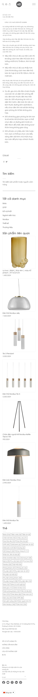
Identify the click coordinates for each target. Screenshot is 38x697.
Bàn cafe (16, 534)
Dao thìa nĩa (22, 541)
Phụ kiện (8, 571)
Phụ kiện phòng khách (12, 578)
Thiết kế (6, 223)
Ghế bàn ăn (27, 544)
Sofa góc (7, 588)
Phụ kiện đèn (25, 581)
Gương (21, 548)
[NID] (19, 4)
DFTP (4, 207)
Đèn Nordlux (9, 604)
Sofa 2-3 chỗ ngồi (18, 584)
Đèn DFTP (18, 598)
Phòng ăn (22, 568)
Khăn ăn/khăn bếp (11, 558)
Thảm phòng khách (11, 591)
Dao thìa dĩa (9, 541)
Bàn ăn (26, 534)
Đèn (6, 594)
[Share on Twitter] (6, 162)
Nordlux (6, 219)
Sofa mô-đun (19, 588)
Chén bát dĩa (9, 538)
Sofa (6, 584)
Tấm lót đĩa (26, 591)
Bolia (4, 203)
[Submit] (19, 193)
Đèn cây (7, 598)
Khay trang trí (22, 551)
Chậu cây (22, 538)
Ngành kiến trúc (9, 215)
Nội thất (17, 564)
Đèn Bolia (16, 594)
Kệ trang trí (26, 558)
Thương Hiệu (8, 227)
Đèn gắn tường (9, 601)
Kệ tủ (6, 561)
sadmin (24, 22)
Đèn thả (21, 604)
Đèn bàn (27, 594)
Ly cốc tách (17, 561)
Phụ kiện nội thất (10, 574)
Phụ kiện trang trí (10, 581)
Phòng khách (9, 568)
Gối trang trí (8, 551)
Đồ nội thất (7, 15)
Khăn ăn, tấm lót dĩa (11, 554)
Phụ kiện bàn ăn (21, 571)
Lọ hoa (28, 561)
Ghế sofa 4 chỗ (9, 548)
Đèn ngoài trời (24, 601)
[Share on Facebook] (4, 162)
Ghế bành (15, 544)
